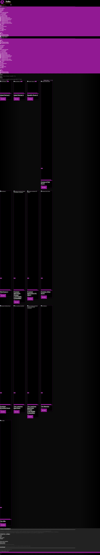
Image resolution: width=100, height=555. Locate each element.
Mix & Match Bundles (4, 12)
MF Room (2, 28)
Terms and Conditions (4, 541)
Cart (1, 536)
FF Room (2, 27)
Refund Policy (2, 543)
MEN (1, 11)
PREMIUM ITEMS (3, 16)
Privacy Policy (2, 542)
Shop (1, 535)
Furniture (1, 10)
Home (1, 76)
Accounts (1, 9)
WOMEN (2, 30)
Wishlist (1, 538)
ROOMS (1, 25)
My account (2, 537)
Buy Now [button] (3, 98)
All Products (2, 8)
